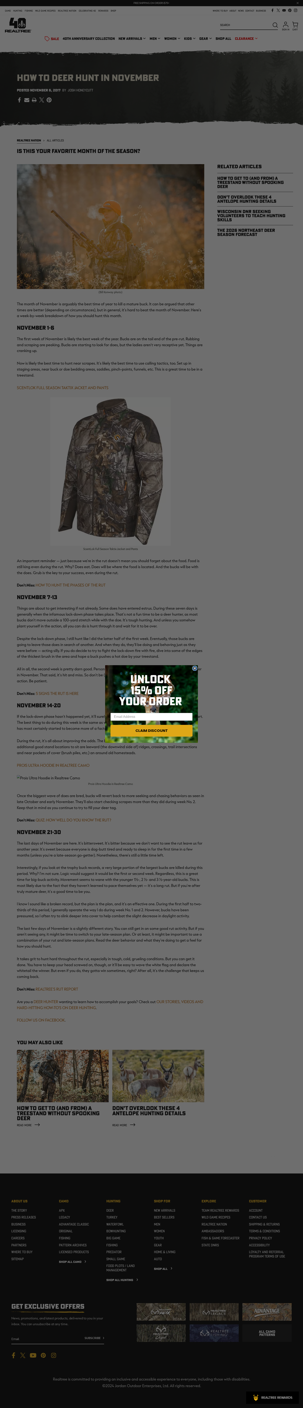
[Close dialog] (195, 668)
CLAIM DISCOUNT (151, 730)
